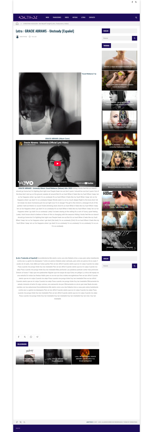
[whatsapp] (31, 337)
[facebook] (132, 2)
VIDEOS (67, 17)
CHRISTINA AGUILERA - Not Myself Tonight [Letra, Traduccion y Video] (45, 23)
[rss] (24, 422)
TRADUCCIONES (57, 17)
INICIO (47, 17)
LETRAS (83, 17)
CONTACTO (92, 17)
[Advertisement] (76, 8)
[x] (136, 2)
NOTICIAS (75, 17)
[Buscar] (136, 17)
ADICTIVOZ (23, 36)
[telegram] (37, 337)
